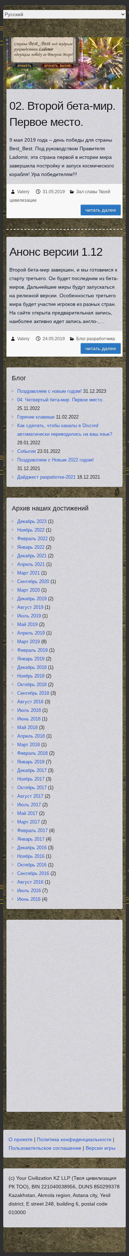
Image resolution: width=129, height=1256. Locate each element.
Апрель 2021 (31, 564)
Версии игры (100, 1148)
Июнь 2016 (28, 899)
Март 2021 (28, 573)
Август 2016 (30, 882)
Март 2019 (28, 641)
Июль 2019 (29, 616)
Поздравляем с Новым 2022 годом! (55, 460)
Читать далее (100, 210)
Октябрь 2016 (32, 865)
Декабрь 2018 (32, 667)
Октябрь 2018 (32, 684)
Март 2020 (28, 590)
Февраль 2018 (32, 753)
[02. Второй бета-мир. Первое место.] (64, 63)
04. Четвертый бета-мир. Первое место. (60, 399)
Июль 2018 (29, 710)
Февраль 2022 (32, 538)
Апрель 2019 (31, 633)
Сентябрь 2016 (33, 873)
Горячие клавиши (35, 417)
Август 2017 (30, 796)
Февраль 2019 (32, 650)
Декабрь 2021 (32, 555)
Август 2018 (30, 701)
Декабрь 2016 (32, 847)
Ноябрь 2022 (30, 530)
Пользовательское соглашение (45, 1148)
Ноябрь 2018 (30, 676)
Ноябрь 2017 (30, 779)
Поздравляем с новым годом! (49, 391)
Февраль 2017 (32, 830)
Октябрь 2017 (32, 787)
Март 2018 (28, 744)
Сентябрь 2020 (33, 581)
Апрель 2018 (31, 736)
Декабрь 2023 (32, 521)
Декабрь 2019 (32, 598)
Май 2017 (27, 813)
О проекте (21, 1139)
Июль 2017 (29, 804)
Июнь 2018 (28, 719)
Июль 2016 (29, 890)
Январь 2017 (30, 839)
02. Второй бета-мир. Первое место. (62, 113)
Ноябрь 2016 (30, 856)
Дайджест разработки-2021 (46, 477)
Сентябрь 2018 (33, 693)
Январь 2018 (30, 761)
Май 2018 (27, 727)
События (26, 451)
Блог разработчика (95, 338)
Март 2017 (28, 822)
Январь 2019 (30, 658)
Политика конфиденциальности (74, 1139)
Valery (23, 191)
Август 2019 (30, 607)
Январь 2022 (30, 547)
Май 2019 (27, 624)
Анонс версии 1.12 (55, 251)
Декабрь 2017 (32, 770)
